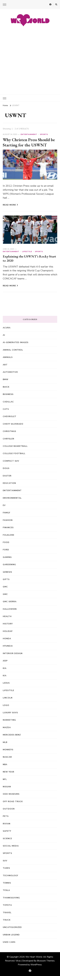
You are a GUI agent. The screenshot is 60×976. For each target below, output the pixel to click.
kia (4, 668)
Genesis (7, 572)
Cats (6, 409)
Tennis (7, 883)
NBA (5, 764)
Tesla (6, 890)
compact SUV (11, 461)
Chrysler (8, 438)
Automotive (10, 372)
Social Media (11, 846)
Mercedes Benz (12, 734)
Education (9, 483)
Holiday (8, 631)
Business (8, 394)
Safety (7, 831)
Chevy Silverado (13, 424)
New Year (8, 772)
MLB (5, 742)
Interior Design (12, 653)
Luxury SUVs (10, 712)
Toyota (7, 905)
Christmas (9, 431)
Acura (6, 327)
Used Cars (9, 942)
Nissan (7, 786)
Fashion (8, 520)
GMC (5, 586)
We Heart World (33, 956)
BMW (5, 379)
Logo (6, 705)
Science (7, 838)
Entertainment (29, 134)
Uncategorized (12, 927)
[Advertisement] (30, 59)
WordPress (36, 964)
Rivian (6, 823)
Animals (8, 357)
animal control (13, 350)
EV (4, 505)
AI (4, 335)
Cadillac (8, 401)
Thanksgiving (11, 897)
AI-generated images (15, 342)
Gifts (6, 579)
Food (6, 542)
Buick (6, 387)
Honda (7, 638)
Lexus (6, 683)
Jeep (5, 660)
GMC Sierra (9, 601)
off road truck (13, 801)
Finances (8, 527)
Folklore (8, 535)
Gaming (7, 557)
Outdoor (9, 809)
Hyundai (8, 646)
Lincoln (7, 697)
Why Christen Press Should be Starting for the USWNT (29, 142)
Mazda (7, 727)
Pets (6, 816)
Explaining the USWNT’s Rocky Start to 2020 (29, 258)
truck (6, 920)
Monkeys (8, 749)
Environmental (12, 498)
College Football (14, 453)
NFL (5, 779)
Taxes (6, 868)
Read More (9, 205)
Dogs (6, 468)
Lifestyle (27, 251)
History (8, 623)
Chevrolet (9, 416)
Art (5, 364)
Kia (4, 675)
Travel (7, 912)
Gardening (9, 564)
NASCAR (7, 757)
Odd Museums (11, 794)
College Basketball (15, 446)
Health (7, 616)
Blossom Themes (46, 960)
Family (6, 512)
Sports (44, 134)
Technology (10, 875)
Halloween (10, 609)
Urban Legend (11, 934)
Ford (6, 549)
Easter (7, 475)
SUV (5, 860)
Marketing (9, 720)
